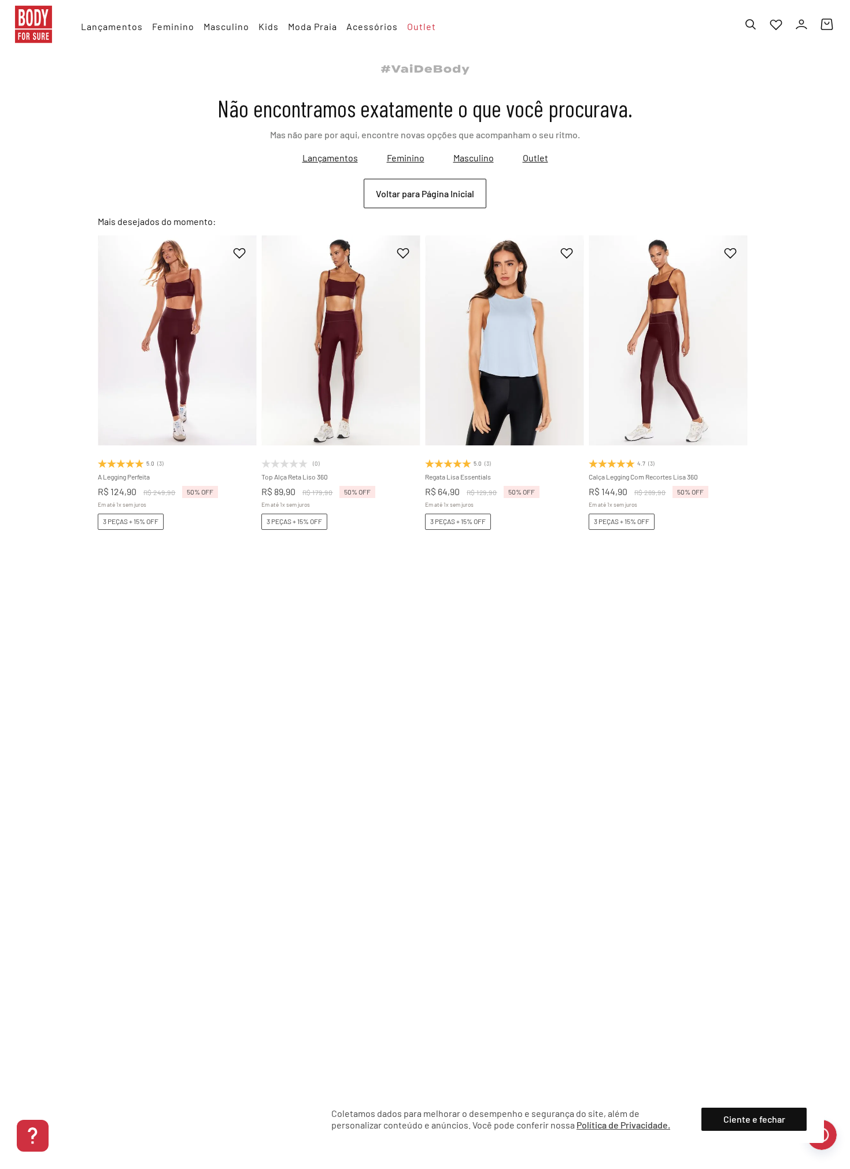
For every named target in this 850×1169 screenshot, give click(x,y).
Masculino (473, 157)
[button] (156, 399)
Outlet (535, 157)
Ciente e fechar (754, 1118)
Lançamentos (330, 157)
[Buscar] (750, 24)
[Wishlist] (776, 24)
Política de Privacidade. (623, 1124)
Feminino (405, 157)
